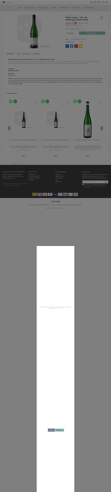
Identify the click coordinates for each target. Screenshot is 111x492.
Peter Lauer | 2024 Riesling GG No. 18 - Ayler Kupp (87, 140)
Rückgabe (31, 179)
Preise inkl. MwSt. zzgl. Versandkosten (73, 26)
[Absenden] (105, 181)
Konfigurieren (59, 430)
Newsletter (32, 174)
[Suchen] (91, 2)
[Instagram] (54, 201)
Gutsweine (11, 70)
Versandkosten (52, 204)
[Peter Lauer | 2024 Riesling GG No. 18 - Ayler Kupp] (88, 119)
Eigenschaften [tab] (26, 53)
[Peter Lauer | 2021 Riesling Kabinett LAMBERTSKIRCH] (23, 119)
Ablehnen (51, 430)
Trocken (16, 70)
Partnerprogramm (34, 176)
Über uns (58, 174)
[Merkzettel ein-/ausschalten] (36, 102)
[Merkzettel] (95, 2)
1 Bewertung (78, 15)
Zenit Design (63, 208)
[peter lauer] (101, 18)
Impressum (59, 181)
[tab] (10, 53)
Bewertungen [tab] (36, 53)
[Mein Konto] (99, 2)
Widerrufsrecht (60, 176)
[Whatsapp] (59, 201)
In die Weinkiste (92, 33)
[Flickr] (56, 201)
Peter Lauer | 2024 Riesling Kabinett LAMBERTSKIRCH (55, 140)
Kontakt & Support (34, 178)
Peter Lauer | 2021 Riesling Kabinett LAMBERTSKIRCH (23, 140)
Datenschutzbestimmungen (95, 184)
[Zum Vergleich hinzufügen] (68, 39)
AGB (93, 185)
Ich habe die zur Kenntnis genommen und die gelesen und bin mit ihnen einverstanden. (95, 186)
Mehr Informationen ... (58, 308)
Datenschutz (59, 178)
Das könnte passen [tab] (12, 93)
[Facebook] (52, 201)
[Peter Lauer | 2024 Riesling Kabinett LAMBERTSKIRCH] (55, 119)
